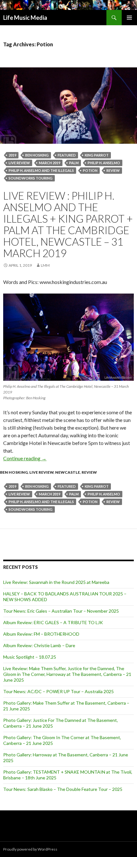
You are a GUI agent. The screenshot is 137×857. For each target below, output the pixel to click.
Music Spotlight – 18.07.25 (29, 657)
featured (67, 155)
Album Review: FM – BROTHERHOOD (41, 634)
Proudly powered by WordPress (30, 849)
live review (19, 163)
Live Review (41, 472)
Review (113, 170)
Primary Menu (129, 17)
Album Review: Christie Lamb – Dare (39, 645)
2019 (12, 155)
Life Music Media (25, 17)
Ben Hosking (37, 155)
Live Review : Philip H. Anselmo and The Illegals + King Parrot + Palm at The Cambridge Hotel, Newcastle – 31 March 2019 (68, 224)
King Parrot (97, 155)
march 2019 (49, 163)
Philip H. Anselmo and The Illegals (41, 170)
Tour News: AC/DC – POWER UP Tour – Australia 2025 (58, 691)
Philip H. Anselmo (104, 163)
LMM (45, 265)
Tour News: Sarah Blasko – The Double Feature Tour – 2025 (62, 789)
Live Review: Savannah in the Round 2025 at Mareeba (56, 582)
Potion (90, 170)
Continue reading (25, 458)
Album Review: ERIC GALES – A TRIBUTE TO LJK (53, 622)
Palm (74, 163)
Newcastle (67, 472)
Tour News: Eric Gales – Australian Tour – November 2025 (61, 611)
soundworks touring (31, 178)
